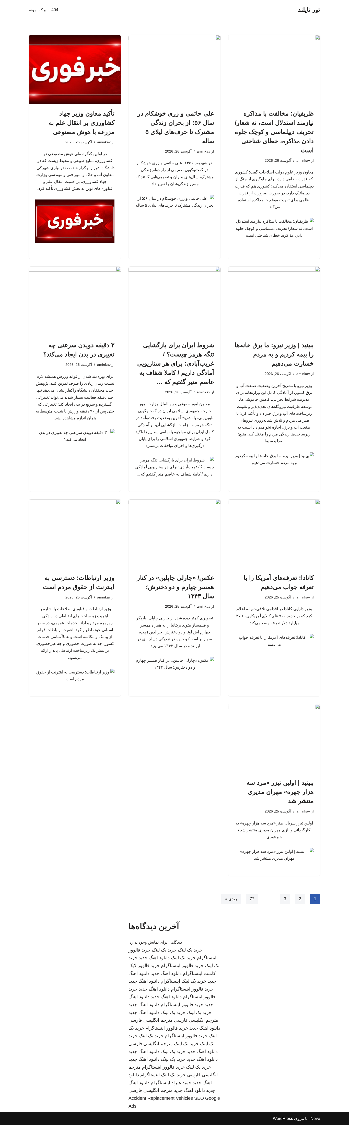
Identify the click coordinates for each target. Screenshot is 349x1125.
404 (54, 10)
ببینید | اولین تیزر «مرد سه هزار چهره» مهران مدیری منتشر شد (280, 791)
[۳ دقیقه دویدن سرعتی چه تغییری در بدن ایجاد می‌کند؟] (75, 301)
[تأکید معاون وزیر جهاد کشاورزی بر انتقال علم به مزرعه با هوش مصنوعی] (75, 69)
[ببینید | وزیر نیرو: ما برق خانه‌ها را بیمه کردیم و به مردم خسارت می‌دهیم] (274, 301)
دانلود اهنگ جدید (154, 957)
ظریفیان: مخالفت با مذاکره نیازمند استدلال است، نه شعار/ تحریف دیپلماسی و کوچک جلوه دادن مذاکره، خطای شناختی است (274, 132)
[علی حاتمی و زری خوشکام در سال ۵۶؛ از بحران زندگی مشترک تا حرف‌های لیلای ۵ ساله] (174, 69)
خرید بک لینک (190, 950)
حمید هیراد (181, 1082)
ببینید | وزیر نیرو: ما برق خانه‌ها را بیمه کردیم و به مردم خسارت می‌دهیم (274, 354)
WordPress (283, 1118)
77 (252, 899)
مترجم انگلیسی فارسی (196, 1020)
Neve (315, 1118)
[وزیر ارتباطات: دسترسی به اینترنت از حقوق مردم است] (75, 533)
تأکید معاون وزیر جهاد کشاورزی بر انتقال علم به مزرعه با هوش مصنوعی (81, 122)
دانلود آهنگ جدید (144, 1012)
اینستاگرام (170, 981)
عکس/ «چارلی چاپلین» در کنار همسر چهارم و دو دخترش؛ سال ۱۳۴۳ (175, 586)
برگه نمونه (37, 10)
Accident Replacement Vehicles (161, 1098)
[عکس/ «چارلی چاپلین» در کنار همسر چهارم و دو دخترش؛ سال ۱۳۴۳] (174, 533)
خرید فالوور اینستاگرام (182, 965)
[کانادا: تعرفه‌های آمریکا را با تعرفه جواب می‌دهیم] (274, 533)
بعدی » (231, 899)
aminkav (303, 160)
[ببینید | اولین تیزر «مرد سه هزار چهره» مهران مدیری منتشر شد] (274, 738)
